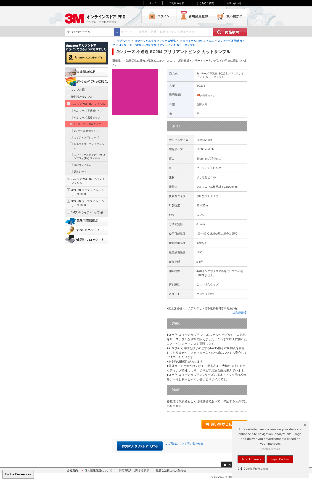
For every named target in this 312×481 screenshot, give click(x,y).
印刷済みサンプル (82, 96)
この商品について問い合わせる (184, 443)
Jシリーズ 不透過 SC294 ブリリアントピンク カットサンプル (157, 45)
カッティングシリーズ (86, 137)
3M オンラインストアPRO (103, 16)
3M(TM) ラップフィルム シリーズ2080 (87, 192)
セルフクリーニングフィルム (89, 146)
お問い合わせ (233, 3)
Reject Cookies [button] (279, 459)
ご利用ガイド (176, 3)
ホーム (153, 3)
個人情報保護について (98, 470)
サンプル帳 (78, 89)
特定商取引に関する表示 (134, 470)
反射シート (80, 171)
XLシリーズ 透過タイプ (87, 117)
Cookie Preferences (18, 474)
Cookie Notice (270, 449)
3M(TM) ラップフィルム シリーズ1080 (87, 203)
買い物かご (229, 16)
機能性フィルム (82, 164)
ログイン (159, 16)
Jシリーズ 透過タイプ (86, 130)
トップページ (122, 41)
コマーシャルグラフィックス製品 (155, 41)
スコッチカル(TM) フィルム (197, 41)
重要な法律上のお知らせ (171, 470)
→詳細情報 (238, 312)
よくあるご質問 (205, 3)
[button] (253, 468)
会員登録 (194, 16)
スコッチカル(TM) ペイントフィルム (88, 180)
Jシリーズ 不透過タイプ (87, 124)
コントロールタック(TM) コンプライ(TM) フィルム (89, 156)
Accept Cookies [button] (251, 459)
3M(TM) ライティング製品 (87, 212)
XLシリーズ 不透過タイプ (88, 110)
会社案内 (72, 470)
